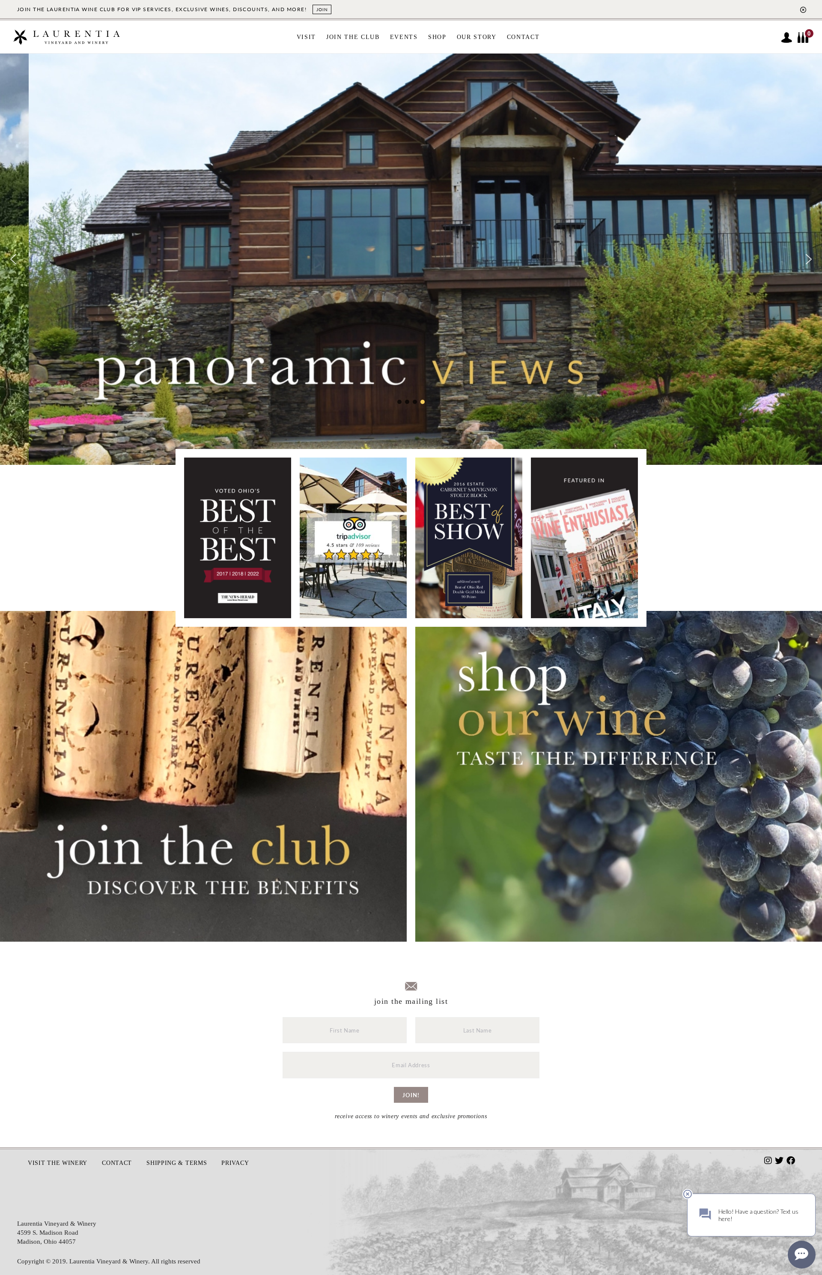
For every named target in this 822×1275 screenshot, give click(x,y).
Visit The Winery (57, 1163)
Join (322, 9)
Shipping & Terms (176, 1163)
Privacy (235, 1163)
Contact (117, 1163)
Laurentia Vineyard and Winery (66, 41)
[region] (411, 259)
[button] (13, 259)
